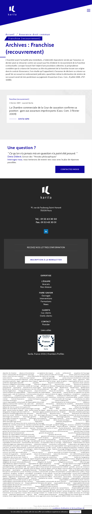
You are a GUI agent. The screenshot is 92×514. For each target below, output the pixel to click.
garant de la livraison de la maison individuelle (73, 429)
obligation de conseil (82, 459)
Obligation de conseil (10, 460)
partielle (72, 467)
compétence (76, 394)
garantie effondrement (81, 438)
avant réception (48, 387)
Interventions (46, 298)
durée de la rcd (25, 420)
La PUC (54, 447)
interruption (16, 446)
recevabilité (29, 473)
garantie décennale (55, 434)
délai (44, 408)
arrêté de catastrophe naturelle (13, 383)
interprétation (7, 446)
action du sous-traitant (27, 378)
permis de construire (82, 467)
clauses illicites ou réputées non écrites (76, 392)
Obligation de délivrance (81, 460)
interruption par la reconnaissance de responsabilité (46, 446)
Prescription (77, 468)
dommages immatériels (81, 416)
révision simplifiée (77, 489)
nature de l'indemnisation (42, 454)
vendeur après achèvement (48, 494)
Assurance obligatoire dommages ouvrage (17, 384)
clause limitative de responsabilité (14, 392)
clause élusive (71, 391)
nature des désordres (60, 454)
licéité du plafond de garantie (67, 447)
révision (67, 489)
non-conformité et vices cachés (78, 455)
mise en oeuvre (37, 452)
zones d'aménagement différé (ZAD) (58, 496)
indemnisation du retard (81, 442)
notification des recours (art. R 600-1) (15, 457)
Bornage (54, 389)
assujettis (36, 383)
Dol (35, 415)
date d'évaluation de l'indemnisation (63, 402)
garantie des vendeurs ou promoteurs (53, 436)
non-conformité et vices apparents (46, 455)
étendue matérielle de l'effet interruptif (39, 425)
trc (46, 493)
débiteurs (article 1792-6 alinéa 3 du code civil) (18, 404)
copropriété (29, 400)
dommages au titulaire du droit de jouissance (74, 415)
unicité (5, 494)
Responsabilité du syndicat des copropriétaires (53, 488)
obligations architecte (66, 462)
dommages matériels (56, 418)
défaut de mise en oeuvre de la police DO (16, 407)
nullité (65, 457)
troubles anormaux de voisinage (78, 493)
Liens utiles (46, 330)
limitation (81, 447)
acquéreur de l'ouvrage (81, 373)
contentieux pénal (71, 397)
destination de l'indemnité (80, 413)
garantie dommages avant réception (36, 438)
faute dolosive (77, 428)
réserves (34, 478)
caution (61, 389)
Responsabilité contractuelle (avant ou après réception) (21, 480)
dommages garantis (29, 416)
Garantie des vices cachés (11, 438)
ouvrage (57, 463)
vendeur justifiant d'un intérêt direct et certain (74, 494)
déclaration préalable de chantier (35, 405)
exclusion (71, 425)
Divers (31, 415)
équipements (60, 423)
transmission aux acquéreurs (12, 493)
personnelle (19, 468)
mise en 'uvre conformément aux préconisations (73, 450)
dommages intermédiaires (38, 418)
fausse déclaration (65, 428)
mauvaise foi (45, 450)
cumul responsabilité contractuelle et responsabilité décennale (23, 402)
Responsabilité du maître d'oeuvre (46, 486)
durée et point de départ (42, 420)
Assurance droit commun (81, 383)
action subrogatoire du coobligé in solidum (43, 379)
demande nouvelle (83, 410)
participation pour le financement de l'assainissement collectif (47, 467)
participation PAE (8, 467)
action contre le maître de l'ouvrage (51, 374)
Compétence (67, 394)
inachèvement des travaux (30, 442)
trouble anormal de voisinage (57, 493)
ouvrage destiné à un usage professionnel (16, 465)
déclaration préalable (10, 405)
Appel (18, 381)
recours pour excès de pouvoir (12, 475)
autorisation (17, 387)
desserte (66, 413)
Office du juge (84, 462)
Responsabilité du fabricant (12, 486)
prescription (85, 468)
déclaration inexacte (82, 404)
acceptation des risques (45, 373)
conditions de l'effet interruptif (67, 395)
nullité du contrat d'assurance (12, 459)
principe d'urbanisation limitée (79, 470)
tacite (78, 491)
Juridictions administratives (36, 447)
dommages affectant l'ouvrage (48, 415)
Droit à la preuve (71, 418)
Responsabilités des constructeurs (14, 489)
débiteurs (86, 402)
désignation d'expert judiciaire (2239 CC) (16, 412)
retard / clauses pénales (33, 489)
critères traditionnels (61, 400)
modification (85, 452)
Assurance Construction (56, 383)
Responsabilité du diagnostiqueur (78, 485)
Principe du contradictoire (11, 471)
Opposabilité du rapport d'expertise (14, 463)
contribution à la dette (82, 399)
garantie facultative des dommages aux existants (19, 439)
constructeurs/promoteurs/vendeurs (14, 397)
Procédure (28, 471)
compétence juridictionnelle (23, 395)
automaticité (7, 387)
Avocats (46, 284)
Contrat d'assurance (17, 399)
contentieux (52, 397)
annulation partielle (9, 381)
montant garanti (26, 454)
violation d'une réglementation (13, 496)
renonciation (57, 476)
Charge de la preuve (25, 391)
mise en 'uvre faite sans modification (15, 452)
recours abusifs (48, 473)
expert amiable (50, 426)
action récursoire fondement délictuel (15, 379)
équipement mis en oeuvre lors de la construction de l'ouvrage (23, 423)
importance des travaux (53, 441)
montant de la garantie (10, 454)
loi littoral (19, 449)
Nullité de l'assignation (81, 457)
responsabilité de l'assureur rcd (13, 483)
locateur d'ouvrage (9, 449)
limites (87, 447)
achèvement (67, 373)
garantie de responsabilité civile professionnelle (18, 434)
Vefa (35, 494)
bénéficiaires (64, 387)
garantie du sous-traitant (61, 438)
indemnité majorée (40, 444)
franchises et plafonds (39, 429)
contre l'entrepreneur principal (38, 399)
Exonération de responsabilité (34, 426)
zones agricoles (41, 496)
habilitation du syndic (66, 439)
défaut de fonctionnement (80, 405)
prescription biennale (30, 470)
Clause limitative (83, 391)
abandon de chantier (9, 373)
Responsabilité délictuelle (49, 485)
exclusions (78, 425)
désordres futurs (41, 413)
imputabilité (85, 441)
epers (87, 421)
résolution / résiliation (62, 478)
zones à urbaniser (29, 496)
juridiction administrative (18, 447)
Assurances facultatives (81, 384)
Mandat (74, 449)
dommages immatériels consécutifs (14, 418)
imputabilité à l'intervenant (12, 442)
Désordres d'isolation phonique (79, 412)
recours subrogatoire (30, 475)
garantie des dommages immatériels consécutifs (19, 436)
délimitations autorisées (67, 410)
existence (19, 426)
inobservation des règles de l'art (78, 444)
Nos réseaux (46, 287)
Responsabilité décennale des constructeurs (17, 485)
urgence (29, 494)
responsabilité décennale (62, 483)
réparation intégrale (9, 478)
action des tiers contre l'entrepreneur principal (74, 376)
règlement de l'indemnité (16, 476)
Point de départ (67, 468)
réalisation (6, 473)
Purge (87, 471)
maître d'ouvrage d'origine (42, 449)
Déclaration (50, 404)
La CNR (48, 447)
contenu (80, 397)
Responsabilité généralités (80, 488)
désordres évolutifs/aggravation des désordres (18, 413)
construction (31, 397)
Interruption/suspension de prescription (76, 446)
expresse (32, 428)
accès (58, 373)
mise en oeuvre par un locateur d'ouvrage (62, 452)
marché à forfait (84, 449)
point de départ (35, 468)
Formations (46, 301)
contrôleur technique (10, 400)
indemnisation (67, 442)
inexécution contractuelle (57, 444)
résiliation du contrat (45, 478)
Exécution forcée (8, 426)
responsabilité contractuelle (80, 478)
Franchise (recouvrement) (11, 429)
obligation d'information (50, 459)
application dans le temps (47, 381)
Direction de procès (21, 415)
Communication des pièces (35, 394)
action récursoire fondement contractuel (75, 378)
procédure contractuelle (40, 471)
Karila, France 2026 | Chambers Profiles (46, 354)
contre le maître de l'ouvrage (61, 399)
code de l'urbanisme (18, 394)
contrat (5, 399)
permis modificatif (9, 468)
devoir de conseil (8, 415)
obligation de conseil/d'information (33, 460)
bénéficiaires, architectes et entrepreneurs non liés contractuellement (26, 389)
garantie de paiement (46, 433)
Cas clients (46, 313)
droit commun (84, 418)
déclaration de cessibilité (64, 404)
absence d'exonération (26, 373)
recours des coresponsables (62, 473)
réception (14, 473)
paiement (77, 465)
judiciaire (6, 447)
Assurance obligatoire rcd (42, 384)
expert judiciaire (62, 426)
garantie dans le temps (81, 431)
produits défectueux (73, 471)
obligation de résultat (44, 462)
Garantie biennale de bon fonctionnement (54, 431)
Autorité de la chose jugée (32, 387)
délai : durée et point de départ (79, 408)
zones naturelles (76, 496)
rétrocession (60, 489)
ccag (67, 389)
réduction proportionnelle (62, 475)
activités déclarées (65, 379)
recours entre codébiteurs (80, 473)
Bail (56, 387)
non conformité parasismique (79, 454)
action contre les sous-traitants (13, 376)
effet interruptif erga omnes (12, 421)
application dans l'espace (29, 381)
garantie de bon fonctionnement (13, 433)
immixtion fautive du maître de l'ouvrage (16, 441)
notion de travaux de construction (45, 457)
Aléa (87, 379)
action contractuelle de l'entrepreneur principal (18, 374)
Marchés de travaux (9, 450)
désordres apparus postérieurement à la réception (49, 412)
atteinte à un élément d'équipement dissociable (56, 386)
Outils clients (46, 316)
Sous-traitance (23, 491)
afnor (75, 379)
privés (22, 471)
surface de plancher (69, 491)
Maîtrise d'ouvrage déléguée (61, 449)
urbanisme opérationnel (17, 494)
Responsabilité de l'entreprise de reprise (38, 483)
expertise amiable (83, 426)
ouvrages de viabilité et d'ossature (44, 465)
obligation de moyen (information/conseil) (17, 462)
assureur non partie (9, 386)
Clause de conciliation (56, 391)
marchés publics (28, 450)
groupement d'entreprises (47, 439)
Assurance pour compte (62, 384)
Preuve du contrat (61, 470)
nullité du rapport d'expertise (32, 459)
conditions (39, 395)
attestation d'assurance (81, 386)
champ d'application (82, 389)
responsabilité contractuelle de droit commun (74, 480)
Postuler (46, 324)
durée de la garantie (9, 420)
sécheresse (13, 491)
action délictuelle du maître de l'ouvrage (41, 376)
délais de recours (52, 410)
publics (82, 471)
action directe (7, 378)
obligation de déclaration (59, 460)
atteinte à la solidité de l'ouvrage (28, 386)
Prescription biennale (46, 470)
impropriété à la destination (71, 441)
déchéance (40, 404)
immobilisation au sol (38, 441)
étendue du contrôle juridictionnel (14, 425)
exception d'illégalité (60, 425)
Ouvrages (46, 295)
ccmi (72, 389)
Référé (5, 476)
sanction (86, 489)
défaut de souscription (52, 407)
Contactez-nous (70, 169)
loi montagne (28, 449)
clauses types (7, 394)
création (43, 400)
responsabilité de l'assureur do (79, 481)
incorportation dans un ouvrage (51, 442)
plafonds (27, 468)
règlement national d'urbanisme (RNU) (39, 476)
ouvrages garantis (65, 465)
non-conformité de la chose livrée (14, 455)
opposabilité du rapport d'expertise (39, 463)
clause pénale (56, 392)
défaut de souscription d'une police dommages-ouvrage (21, 408)
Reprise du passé (23, 478)
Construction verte (42, 397)
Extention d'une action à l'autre (47, 428)
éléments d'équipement (64, 421)
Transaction (85, 491)
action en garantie (49, 378)
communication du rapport (53, 394)
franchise (86, 428)
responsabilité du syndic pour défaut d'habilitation (19, 488)
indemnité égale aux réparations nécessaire (17, 444)
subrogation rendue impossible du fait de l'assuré (45, 491)
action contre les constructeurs (79, 374)
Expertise (73, 426)
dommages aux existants (11, 416)
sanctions (6, 491)
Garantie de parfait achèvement (78, 433)
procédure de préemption (57, 471)
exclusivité (85, 425)
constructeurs (84, 395)
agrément (81, 379)
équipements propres (82, 423)
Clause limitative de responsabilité (38, 392)
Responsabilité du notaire (81, 486)
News (46, 304)
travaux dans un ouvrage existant (33, 493)
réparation (85, 476)
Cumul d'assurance (83, 400)
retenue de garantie (48, 489)
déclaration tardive (58, 405)
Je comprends (75, 512)
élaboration (39, 421)
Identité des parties (83, 439)
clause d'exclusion (40, 391)
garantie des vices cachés (80, 436)
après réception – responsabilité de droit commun (73, 381)
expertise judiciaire (22, 428)
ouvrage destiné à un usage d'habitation (76, 463)
